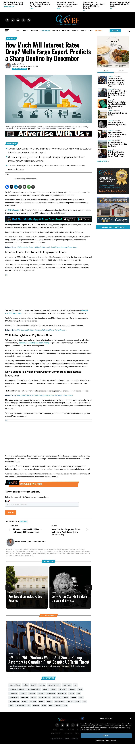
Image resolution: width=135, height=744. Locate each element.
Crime (35, 8)
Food (8, 8)
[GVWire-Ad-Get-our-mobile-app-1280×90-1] (48, 222)
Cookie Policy (100, 740)
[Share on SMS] (29, 187)
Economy (11, 39)
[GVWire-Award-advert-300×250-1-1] (113, 193)
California (71, 729)
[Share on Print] (20, 187)
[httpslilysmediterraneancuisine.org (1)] (113, 67)
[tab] (105, 71)
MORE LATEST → (103, 161)
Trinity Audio (25, 178)
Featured (23, 521)
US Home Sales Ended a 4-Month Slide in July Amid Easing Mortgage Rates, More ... (47, 247)
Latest (11, 593)
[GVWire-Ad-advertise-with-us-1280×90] (48, 136)
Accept (106, 736)
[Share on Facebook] (7, 187)
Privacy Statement (110, 740)
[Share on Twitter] (11, 187)
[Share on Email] (24, 187)
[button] (131, 718)
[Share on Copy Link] (33, 187)
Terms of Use (68, 733)
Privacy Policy (56, 733)
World (62, 729)
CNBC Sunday (13, 210)
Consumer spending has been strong (34, 343)
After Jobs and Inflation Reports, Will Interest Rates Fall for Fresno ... (42, 330)
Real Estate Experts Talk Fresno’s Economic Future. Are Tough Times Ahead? (45, 395)
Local (115, 8)
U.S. (61, 10)
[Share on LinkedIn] (16, 187)
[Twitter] (29, 69)
